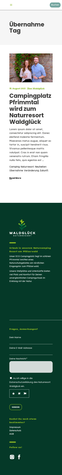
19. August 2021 (17, 88)
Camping (14, 166)
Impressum (15, 427)
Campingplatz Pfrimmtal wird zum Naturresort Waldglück (30, 109)
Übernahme (16, 170)
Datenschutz (15, 430)
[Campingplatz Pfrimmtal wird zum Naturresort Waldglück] (31, 67)
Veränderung (31, 170)
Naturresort (27, 166)
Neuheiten (40, 166)
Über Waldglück (36, 88)
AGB (11, 434)
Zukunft (44, 170)
